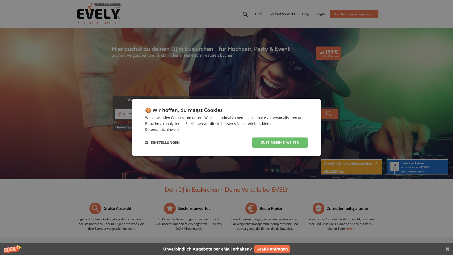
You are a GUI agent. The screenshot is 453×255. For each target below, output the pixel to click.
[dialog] (226, 127)
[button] (226, 249)
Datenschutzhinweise (162, 129)
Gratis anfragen (272, 249)
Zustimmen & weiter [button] (280, 142)
